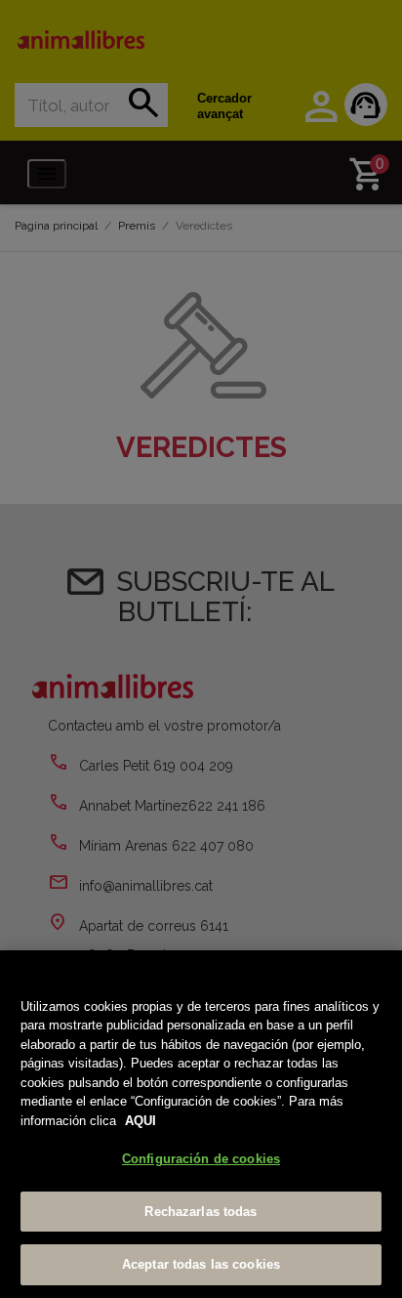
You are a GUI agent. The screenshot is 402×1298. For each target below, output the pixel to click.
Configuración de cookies (201, 1158)
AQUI (140, 1120)
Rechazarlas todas (200, 1211)
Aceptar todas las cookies (201, 1264)
